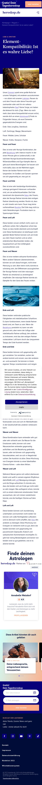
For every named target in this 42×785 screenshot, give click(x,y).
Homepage (6, 23)
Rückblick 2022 (8, 761)
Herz (33, 519)
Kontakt (5, 745)
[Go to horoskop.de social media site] (4, 736)
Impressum (6, 750)
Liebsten (25, 98)
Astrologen (24, 116)
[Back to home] (11, 12)
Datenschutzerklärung (11, 755)
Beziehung (11, 152)
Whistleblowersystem (10, 766)
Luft (17, 480)
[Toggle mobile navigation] (37, 13)
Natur (26, 195)
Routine (18, 207)
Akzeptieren (22, 402)
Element (11, 92)
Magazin (15, 23)
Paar (16, 107)
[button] (19, 675)
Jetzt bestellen (33, 4)
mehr (21, 407)
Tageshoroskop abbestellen (11, 778)
